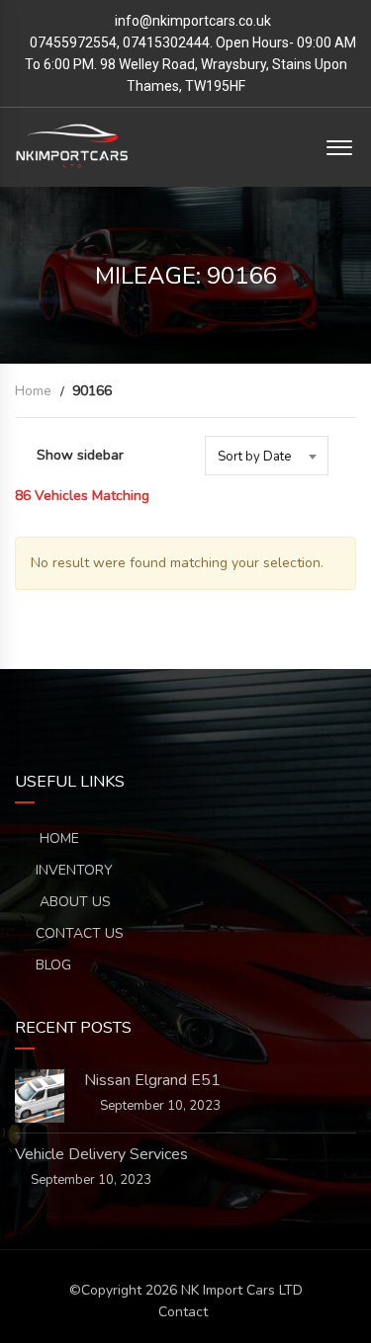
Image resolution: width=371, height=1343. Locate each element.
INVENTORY (74, 870)
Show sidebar (80, 455)
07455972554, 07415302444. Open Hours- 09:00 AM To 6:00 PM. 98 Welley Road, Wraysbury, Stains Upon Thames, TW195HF (190, 64)
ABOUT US (73, 901)
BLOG (53, 965)
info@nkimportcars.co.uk (193, 21)
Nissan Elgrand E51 (152, 1080)
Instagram (271, 699)
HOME (57, 838)
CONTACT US (80, 933)
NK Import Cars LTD (242, 1290)
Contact (183, 1311)
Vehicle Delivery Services (101, 1154)
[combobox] (266, 455)
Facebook (100, 699)
